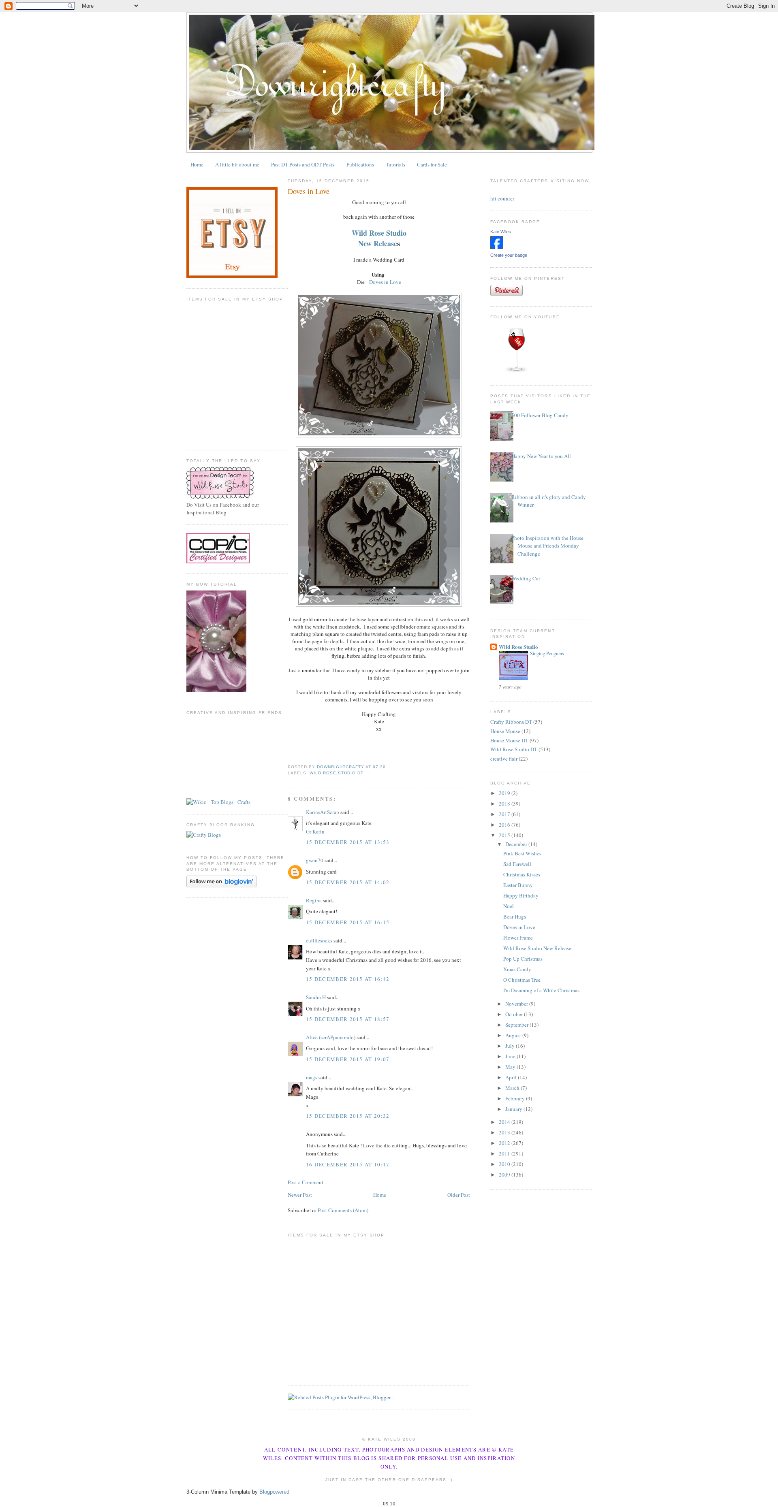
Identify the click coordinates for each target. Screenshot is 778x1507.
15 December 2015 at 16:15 (348, 922)
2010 (505, 1164)
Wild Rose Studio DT (336, 773)
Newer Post (300, 1194)
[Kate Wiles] (496, 247)
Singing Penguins (547, 653)
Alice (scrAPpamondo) (330, 1037)
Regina (314, 900)
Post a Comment (305, 1182)
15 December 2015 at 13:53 (348, 842)
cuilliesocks (319, 940)
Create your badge (508, 255)
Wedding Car (525, 578)
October (514, 1014)
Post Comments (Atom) (343, 1210)
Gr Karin (315, 831)
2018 (505, 803)
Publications (360, 164)
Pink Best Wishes (522, 853)
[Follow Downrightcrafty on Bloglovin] (221, 885)
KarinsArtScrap (322, 812)
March (513, 1087)
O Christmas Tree (522, 979)
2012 (505, 1143)
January (514, 1109)
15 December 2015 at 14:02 (348, 882)
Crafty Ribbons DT (511, 721)
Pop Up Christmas (523, 958)
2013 (505, 1132)
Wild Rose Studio (379, 233)
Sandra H (316, 997)
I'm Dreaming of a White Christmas (541, 990)
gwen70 (314, 860)
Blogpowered (274, 1492)
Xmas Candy (517, 969)
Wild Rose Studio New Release (537, 948)
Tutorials (395, 164)
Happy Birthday (521, 895)
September (517, 1024)
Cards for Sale (432, 164)
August (513, 1035)
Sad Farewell (517, 864)
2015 (505, 835)
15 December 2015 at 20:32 (348, 1115)
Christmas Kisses (521, 874)
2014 (505, 1121)
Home (196, 164)
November (517, 1003)
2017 (505, 814)
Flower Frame (518, 937)
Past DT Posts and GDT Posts (302, 164)
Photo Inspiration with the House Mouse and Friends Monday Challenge (547, 545)
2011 (505, 1153)
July (510, 1045)
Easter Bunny (518, 885)
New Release (377, 243)
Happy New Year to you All (541, 456)
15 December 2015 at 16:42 (348, 979)
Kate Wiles (500, 231)
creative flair (503, 758)
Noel (508, 906)
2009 (505, 1174)
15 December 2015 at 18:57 (348, 1019)
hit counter (502, 198)
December (516, 844)
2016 (505, 824)
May (511, 1066)
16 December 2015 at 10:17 (348, 1164)
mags (311, 1077)
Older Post (458, 1194)
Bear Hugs (514, 916)
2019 (505, 793)
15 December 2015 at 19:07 (348, 1059)
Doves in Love (385, 282)
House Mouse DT (509, 740)
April (511, 1077)
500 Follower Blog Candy (540, 415)
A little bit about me (237, 164)
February (515, 1098)
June (511, 1056)
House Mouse (505, 731)
